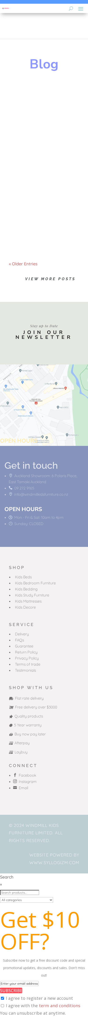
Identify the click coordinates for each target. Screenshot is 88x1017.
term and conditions (59, 1005)
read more (23, 129)
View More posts (50, 279)
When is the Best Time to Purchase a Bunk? (41, 211)
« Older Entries (23, 263)
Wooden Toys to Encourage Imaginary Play (41, 97)
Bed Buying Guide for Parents (40, 155)
